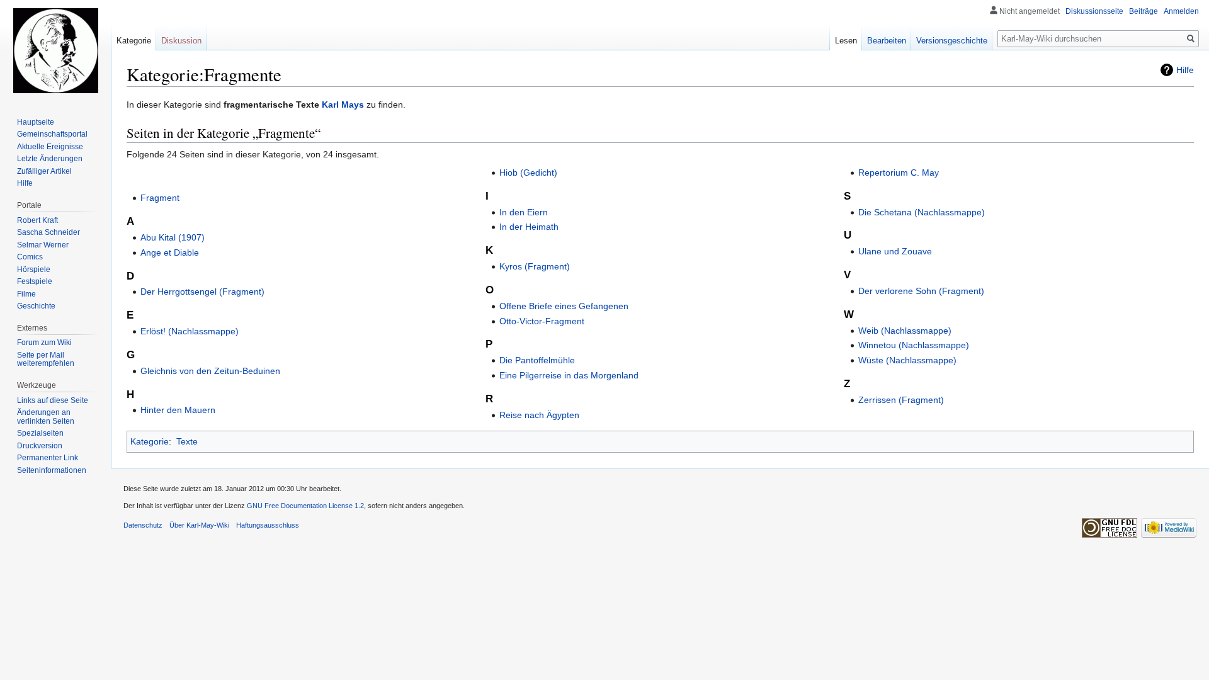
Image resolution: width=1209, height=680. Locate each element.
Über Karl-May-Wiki (199, 525)
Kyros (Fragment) (534, 266)
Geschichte (36, 306)
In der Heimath (529, 227)
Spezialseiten (40, 433)
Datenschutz (142, 525)
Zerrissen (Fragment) (901, 400)
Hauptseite (35, 122)
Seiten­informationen (51, 470)
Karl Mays (343, 104)
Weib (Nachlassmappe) (904, 331)
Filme (26, 294)
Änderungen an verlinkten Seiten (45, 417)
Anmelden (1181, 11)
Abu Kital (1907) (172, 237)
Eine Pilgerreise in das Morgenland (569, 375)
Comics (30, 256)
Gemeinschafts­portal (52, 134)
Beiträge (1143, 11)
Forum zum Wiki (44, 342)
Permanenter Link (47, 457)
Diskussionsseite (1094, 11)
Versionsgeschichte (951, 40)
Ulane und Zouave (895, 251)
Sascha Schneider (48, 232)
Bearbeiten (886, 40)
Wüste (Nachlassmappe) (907, 360)
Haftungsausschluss (267, 525)
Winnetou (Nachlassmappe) (913, 345)
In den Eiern (523, 212)
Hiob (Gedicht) (528, 172)
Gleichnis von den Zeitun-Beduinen (210, 371)
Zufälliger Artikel (44, 171)
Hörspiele (33, 269)
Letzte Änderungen (49, 158)
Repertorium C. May (898, 172)
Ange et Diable (169, 252)
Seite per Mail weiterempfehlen (45, 359)
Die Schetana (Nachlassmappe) (921, 212)
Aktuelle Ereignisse (50, 146)
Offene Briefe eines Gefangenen (563, 306)
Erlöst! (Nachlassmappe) (189, 331)
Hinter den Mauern (177, 410)
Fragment (159, 198)
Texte (187, 441)
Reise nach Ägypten (539, 415)
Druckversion (39, 445)
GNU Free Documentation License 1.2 (305, 505)
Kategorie (149, 441)
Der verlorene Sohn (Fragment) (921, 291)
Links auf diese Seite (52, 400)
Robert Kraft (37, 220)
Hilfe (1185, 70)
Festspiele (34, 281)
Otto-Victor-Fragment (541, 321)
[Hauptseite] (55, 50)
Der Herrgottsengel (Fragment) (202, 291)
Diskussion (181, 40)
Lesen (846, 40)
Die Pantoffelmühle (537, 360)
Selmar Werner (43, 245)
